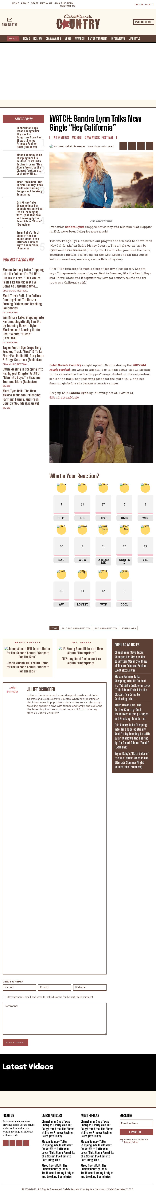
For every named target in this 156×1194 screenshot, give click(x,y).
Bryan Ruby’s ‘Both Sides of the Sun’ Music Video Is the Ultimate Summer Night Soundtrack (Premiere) (28, 240)
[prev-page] (5, 1080)
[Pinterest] (141, 146)
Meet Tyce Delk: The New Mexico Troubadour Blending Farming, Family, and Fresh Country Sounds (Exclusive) (22, 397)
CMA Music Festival (15, 291)
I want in (135, 1132)
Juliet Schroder (75, 146)
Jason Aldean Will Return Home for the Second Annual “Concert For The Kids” (27, 667)
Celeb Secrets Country (65, 365)
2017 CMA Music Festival (76, 628)
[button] (145, 38)
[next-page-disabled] (151, 1080)
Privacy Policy (131, 1141)
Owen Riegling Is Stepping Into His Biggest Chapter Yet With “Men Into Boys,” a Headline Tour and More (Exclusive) (23, 375)
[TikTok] (42, 718)
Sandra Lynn (74, 227)
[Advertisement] (78, 71)
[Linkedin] (35, 718)
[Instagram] (28, 718)
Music (6, 386)
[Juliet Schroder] (51, 146)
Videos (77, 137)
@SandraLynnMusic (64, 397)
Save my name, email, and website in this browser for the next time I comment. (50, 996)
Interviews (10, 312)
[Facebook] (123, 146)
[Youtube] (26, 1143)
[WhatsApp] (149, 146)
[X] (132, 146)
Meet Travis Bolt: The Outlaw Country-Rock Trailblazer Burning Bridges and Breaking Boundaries (30, 188)
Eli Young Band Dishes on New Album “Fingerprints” (81, 661)
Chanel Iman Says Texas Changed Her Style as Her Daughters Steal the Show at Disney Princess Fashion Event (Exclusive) (29, 137)
